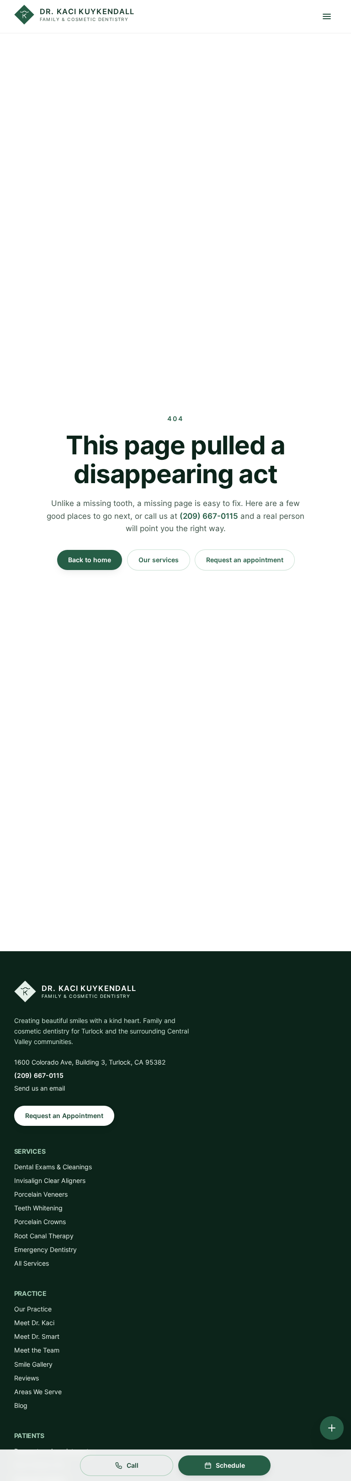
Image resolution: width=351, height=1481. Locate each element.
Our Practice (33, 1309)
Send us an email (39, 1088)
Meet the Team (36, 1350)
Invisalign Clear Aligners (49, 1180)
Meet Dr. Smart (36, 1336)
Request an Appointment (64, 1115)
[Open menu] (327, 16)
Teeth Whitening (38, 1208)
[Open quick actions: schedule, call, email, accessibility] (332, 1428)
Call (132, 1465)
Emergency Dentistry (45, 1249)
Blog (20, 1405)
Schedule (230, 1465)
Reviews (26, 1378)
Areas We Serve (38, 1392)
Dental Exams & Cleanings (53, 1167)
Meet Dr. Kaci (34, 1323)
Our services (158, 560)
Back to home (89, 560)
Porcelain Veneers (41, 1194)
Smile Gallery (33, 1364)
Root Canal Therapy (44, 1236)
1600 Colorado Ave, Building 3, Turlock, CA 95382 (90, 1062)
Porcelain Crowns (40, 1221)
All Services (31, 1263)
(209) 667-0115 (209, 516)
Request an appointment (244, 560)
